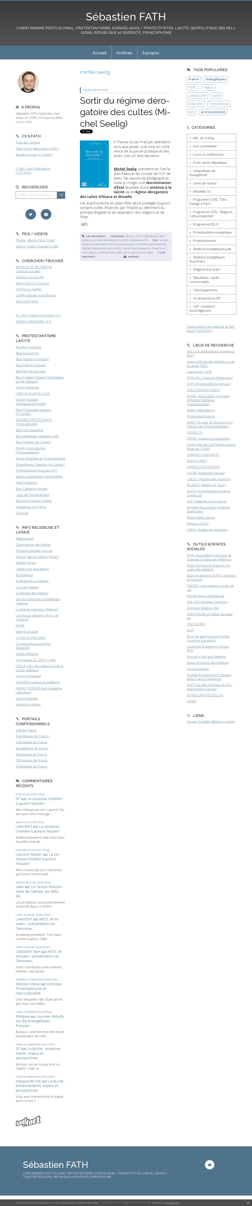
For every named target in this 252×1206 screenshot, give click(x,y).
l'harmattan (106, 252)
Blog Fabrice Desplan (31, 365)
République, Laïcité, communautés (126, 240)
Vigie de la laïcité (27, 631)
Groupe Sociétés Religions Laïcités (211, 721)
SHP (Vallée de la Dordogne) (207, 501)
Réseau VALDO (197, 523)
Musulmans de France (31, 754)
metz (126, 252)
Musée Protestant (28, 347)
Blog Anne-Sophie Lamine (34, 501)
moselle (87, 244)
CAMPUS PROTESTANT (203, 467)
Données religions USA (203, 608)
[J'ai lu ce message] (248, 1202)
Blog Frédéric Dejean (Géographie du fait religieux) (40, 379)
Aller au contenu (13, 3)
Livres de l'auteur (205, 183)
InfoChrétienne (26, 483)
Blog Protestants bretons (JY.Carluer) (33, 412)
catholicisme (197, 95)
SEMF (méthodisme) (201, 410)
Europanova (24, 575)
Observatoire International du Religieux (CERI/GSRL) (211, 328)
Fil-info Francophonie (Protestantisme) (30, 450)
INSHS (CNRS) (197, 461)
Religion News (26, 563)
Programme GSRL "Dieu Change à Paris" (208, 201)
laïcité (126, 248)
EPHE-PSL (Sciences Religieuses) (210, 378)
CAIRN (191, 701)
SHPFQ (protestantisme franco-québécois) (209, 493)
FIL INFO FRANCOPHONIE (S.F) (38, 315)
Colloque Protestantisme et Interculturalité (39, 988)
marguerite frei (28, 1081)
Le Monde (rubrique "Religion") (37, 609)
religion (208, 87)
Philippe (23, 1016)
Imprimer (133, 256)
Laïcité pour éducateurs (32, 569)
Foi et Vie (22, 513)
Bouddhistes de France (32, 748)
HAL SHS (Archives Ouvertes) (207, 602)
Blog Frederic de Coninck (33, 442)
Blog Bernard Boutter (31, 371)
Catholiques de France (31, 742)
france (156, 248)
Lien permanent (95, 236)
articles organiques (122, 244)
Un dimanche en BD (207, 298)
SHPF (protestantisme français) (209, 384)
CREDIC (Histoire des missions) (209, 479)
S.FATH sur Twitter (29, 289)
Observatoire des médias (33, 544)
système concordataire (151, 244)
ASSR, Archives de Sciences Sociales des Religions (209, 567)
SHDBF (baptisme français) (206, 473)
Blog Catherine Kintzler (32, 489)
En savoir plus (172, 1202)
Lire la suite (24, 122)
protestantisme (213, 112)
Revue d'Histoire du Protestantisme (40, 458)
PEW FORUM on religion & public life (210, 616)
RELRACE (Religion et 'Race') (206, 485)
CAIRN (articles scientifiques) (36, 295)
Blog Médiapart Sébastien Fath (37, 436)
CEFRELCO (194, 432)
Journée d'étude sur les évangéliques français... (40, 1021)
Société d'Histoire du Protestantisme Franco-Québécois (209, 677)
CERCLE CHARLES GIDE (33, 393)
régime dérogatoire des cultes (101, 248)
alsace (164, 240)
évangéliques (216, 79)
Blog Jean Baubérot (29, 430)
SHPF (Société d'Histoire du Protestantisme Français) (209, 687)
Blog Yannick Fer (27, 353)
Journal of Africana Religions (206, 656)
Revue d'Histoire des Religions (208, 663)
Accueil (99, 53)
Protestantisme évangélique (212, 232)
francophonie (219, 104)
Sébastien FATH (126, 16)
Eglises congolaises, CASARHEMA (39, 476)
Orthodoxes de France (32, 760)
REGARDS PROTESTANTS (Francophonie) (34, 422)
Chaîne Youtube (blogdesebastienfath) (31, 401)
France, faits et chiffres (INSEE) (37, 557)
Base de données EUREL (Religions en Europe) (211, 577)
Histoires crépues (28, 704)
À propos (150, 53)
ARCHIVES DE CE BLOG (32, 283)
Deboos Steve (28, 984)
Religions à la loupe (206, 269)
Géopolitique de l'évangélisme (202, 173)
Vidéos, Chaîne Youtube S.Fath (37, 246)
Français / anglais (28, 142)
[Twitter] (30, 214)
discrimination (141, 248)
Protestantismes (204, 240)
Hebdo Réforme (27, 654)
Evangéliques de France (32, 736)
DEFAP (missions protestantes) (209, 438)
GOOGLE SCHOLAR (30, 277)
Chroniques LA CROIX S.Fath (36, 660)
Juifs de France (26, 730)
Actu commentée (205, 146)
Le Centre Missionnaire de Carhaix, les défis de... (39, 891)
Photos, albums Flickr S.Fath (35, 240)
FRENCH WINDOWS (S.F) (33, 321)
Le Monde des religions (32, 593)
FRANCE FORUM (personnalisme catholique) (39, 690)
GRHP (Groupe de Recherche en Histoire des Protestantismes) (210, 424)
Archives (124, 53)
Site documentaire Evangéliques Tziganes (38, 601)
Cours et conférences (208, 154)
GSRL (193, 87)
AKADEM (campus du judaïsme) (38, 682)
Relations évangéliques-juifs (212, 249)
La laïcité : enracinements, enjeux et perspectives (38, 1053)
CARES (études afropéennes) (207, 530)
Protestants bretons (201, 416)
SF (18, 799)
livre (118, 252)
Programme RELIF (206, 224)
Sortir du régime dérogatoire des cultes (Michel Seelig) (125, 112)
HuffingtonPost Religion (32, 581)
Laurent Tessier (29, 854)
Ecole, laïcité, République (142, 236)
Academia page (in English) (34, 154)
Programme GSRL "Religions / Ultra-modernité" (211, 214)
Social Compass (198, 669)
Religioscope (24, 538)
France (194, 79)
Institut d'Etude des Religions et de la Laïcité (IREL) (211, 363)
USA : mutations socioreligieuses (202, 308)
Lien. (84, 223)
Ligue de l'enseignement (32, 495)
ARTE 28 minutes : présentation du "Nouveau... (37, 924)
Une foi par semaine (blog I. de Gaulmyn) (37, 617)
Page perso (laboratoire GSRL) (37, 148)
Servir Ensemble (27, 698)
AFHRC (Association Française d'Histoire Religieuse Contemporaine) (208, 400)
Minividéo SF (202, 191)
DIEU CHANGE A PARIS (203, 390)
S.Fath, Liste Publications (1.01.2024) (33, 170)
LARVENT (24, 826)
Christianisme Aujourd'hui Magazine (33, 646)
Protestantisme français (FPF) (36, 470)
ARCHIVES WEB (27, 301)
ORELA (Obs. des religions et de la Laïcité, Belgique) (39, 668)
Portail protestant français (34, 551)
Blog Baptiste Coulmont (32, 359)
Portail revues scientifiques (205, 596)
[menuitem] (99, 52)
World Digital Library (201, 517)
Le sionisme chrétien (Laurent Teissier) (38, 859)
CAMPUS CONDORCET (203, 455)
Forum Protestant (28, 676)
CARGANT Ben (28, 952)
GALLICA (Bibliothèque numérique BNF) (211, 353)
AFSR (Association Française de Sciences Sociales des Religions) (209, 557)
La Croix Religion (27, 587)
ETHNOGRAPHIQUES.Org (205, 695)
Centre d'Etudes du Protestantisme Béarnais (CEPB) (211, 447)
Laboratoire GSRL (199, 372)
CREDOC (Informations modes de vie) (210, 588)
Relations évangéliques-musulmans (207, 259)
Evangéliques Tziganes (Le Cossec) (40, 464)
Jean (20, 887)
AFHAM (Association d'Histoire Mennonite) (208, 509)
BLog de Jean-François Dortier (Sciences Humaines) (208, 638)
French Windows (27, 387)
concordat (100, 244)
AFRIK (20, 625)
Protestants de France (31, 766)
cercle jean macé (142, 252)
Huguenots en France (31, 507)
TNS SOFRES (196, 624)
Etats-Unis (196, 104)
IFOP (190, 630)
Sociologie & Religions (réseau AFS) (208, 648)
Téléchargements (205, 290)
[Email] (46, 214)
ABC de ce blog (203, 138)
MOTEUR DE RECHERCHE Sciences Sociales (34, 269)
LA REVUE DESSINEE (30, 638)
